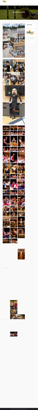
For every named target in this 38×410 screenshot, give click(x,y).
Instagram (32, 38)
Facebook (28, 38)
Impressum (28, 41)
